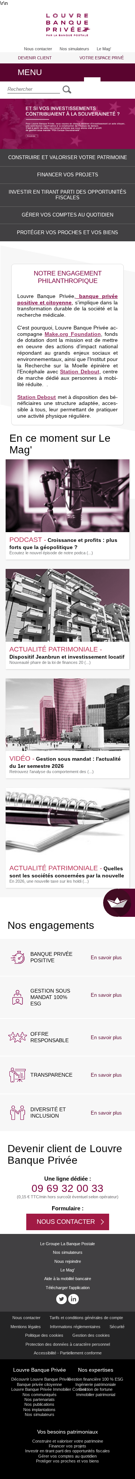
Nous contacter (26, 1317)
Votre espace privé (102, 58)
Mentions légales (25, 1326)
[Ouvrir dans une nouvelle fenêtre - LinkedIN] (73, 1299)
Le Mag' (104, 49)
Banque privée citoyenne (39, 1384)
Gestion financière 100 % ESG (95, 1379)
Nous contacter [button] (38, 49)
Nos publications (39, 1404)
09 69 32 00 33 (68, 1188)
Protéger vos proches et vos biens (67, 1461)
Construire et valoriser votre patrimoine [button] (67, 157)
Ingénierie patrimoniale (95, 1384)
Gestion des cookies (91, 1335)
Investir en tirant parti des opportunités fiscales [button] (67, 195)
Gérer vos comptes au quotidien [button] (67, 215)
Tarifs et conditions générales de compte (86, 1317)
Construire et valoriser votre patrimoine (67, 1441)
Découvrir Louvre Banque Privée (39, 1379)
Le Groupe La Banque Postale (67, 1243)
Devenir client (35, 58)
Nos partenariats (39, 1399)
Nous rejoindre (67, 1261)
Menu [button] (46, 74)
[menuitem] (38, 46)
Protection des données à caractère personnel (68, 1344)
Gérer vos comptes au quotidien (67, 1456)
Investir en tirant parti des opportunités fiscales (67, 1451)
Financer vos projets (67, 1446)
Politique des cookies (44, 1335)
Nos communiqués (39, 1394)
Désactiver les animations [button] (92, 85)
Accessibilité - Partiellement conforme (68, 1353)
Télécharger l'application (68, 1287)
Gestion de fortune (95, 1389)
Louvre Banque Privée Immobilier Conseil (39, 1389)
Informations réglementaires (75, 1326)
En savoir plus (111, 958)
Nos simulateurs (74, 49)
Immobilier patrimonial (95, 1394)
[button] (67, 25)
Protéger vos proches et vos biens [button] (67, 232)
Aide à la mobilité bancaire (67, 1278)
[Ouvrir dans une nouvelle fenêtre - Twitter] (61, 1299)
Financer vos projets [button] (67, 175)
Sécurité (117, 1326)
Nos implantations (39, 1409)
